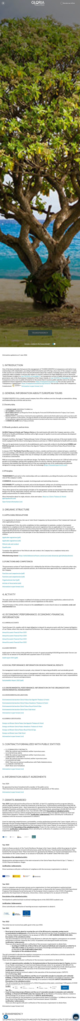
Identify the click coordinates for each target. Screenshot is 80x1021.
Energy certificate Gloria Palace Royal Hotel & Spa (19, 730)
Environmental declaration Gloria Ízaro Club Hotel (18, 709)
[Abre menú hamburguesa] (3, 3)
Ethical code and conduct (10, 544)
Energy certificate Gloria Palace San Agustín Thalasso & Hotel (23, 723)
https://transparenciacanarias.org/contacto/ (36, 383)
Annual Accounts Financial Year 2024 (14, 636)
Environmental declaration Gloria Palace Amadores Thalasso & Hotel (25, 703)
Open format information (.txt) (12, 502)
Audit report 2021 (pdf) (10, 658)
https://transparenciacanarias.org (47, 381)
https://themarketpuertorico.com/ (55, 465)
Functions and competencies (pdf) (13, 573)
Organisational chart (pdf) (10, 580)
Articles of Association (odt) (11, 583)
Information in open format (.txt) (32, 386)
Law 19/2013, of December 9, (31, 376)
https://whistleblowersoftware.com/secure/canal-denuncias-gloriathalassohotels (46, 556)
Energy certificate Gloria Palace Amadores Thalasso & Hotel (22, 726)
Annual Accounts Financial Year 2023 (14, 639)
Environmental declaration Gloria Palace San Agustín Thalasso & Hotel (25, 700)
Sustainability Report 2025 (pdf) (13, 680)
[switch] (53, 344)
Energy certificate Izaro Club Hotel (13, 733)
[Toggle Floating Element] (6, 1017)
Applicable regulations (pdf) (11, 537)
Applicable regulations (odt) (11, 541)
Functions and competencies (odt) (13, 577)
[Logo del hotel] (38, 3)
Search (65, 987)
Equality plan (6, 547)
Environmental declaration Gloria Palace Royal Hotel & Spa (21, 706)
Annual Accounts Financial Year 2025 (14, 632)
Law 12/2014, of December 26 (61, 378)
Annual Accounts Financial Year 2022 (14, 642)
